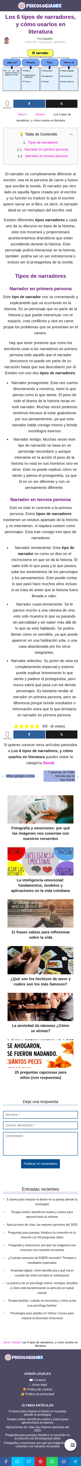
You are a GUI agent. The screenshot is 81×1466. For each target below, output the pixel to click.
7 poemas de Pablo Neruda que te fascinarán (61, 776)
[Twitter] (29, 1461)
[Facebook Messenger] (17, 1461)
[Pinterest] (40, 1461)
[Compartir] (29, 104)
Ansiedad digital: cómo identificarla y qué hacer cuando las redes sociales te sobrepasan (42, 1273)
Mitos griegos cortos (20, 776)
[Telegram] (75, 1461)
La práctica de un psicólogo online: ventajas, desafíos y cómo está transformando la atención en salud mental (42, 1288)
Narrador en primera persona (46, 149)
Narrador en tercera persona (46, 156)
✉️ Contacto (37, 1380)
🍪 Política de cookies (37, 1389)
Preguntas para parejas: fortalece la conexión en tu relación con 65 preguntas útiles (42, 1235)
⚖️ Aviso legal (37, 1384)
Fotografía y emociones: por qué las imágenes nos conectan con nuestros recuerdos (42, 1248)
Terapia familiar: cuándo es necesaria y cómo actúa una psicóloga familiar (42, 1303)
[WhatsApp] (52, 1461)
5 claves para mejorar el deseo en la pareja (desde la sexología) (42, 1202)
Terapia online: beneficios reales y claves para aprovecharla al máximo (42, 1214)
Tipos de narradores (43, 142)
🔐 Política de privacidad (37, 1394)
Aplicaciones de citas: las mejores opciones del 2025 (42, 1224)
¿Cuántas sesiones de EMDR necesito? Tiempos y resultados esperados (42, 1260)
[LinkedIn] (63, 1461)
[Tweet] (62, 104)
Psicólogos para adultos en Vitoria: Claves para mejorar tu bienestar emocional (42, 1316)
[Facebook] (5, 1461)
